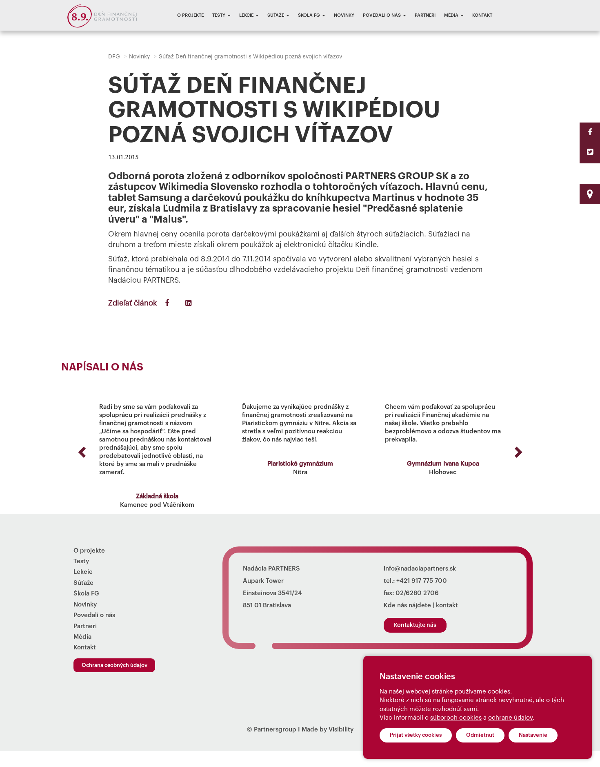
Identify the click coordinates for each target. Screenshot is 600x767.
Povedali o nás (382, 15)
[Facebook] (590, 132)
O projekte (190, 15)
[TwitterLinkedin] (590, 152)
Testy (219, 15)
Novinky (344, 15)
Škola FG (309, 15)
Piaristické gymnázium (300, 464)
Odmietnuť (480, 735)
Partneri (425, 15)
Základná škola (157, 496)
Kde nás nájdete (407, 605)
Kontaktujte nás (415, 625)
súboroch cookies (456, 718)
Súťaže (276, 15)
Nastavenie (533, 735)
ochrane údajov (510, 718)
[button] (81, 450)
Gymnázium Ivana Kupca (443, 464)
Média (452, 15)
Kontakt (482, 15)
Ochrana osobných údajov (114, 665)
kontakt (447, 605)
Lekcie (247, 15)
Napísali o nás (102, 367)
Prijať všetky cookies (416, 735)
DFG (114, 57)
